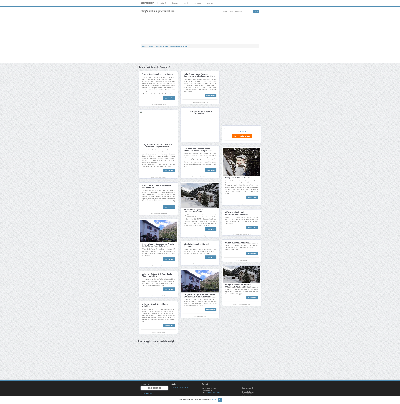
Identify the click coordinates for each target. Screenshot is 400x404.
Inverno (210, 3)
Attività (163, 3)
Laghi (186, 3)
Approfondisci (168, 98)
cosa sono (214, 399)
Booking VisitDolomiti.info (179, 387)
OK (220, 400)
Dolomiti (175, 3)
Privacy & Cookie (146, 393)
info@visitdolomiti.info (212, 392)
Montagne (197, 3)
